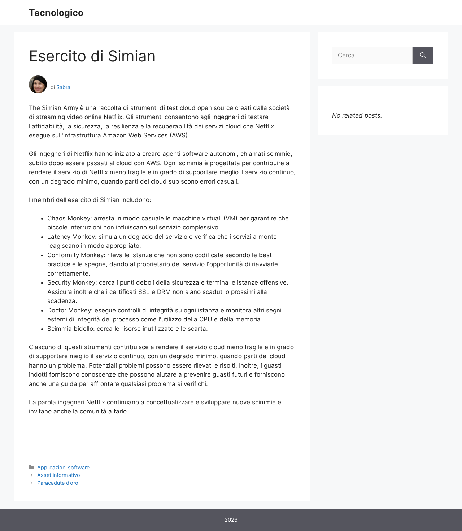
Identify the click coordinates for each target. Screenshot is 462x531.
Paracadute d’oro (57, 483)
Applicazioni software (63, 467)
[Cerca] (423, 55)
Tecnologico (56, 12)
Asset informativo (58, 475)
